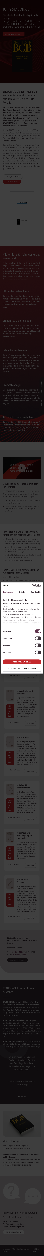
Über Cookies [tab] (36, 592)
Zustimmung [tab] (8, 592)
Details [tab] (22, 592)
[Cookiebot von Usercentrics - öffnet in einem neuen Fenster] (31, 585)
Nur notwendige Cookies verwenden (22, 668)
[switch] (38, 638)
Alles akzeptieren (22, 662)
